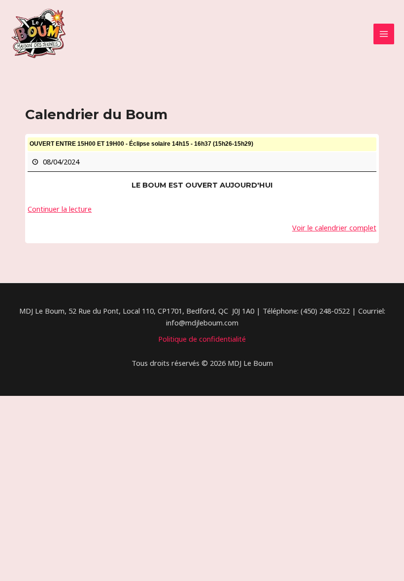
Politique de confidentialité (202, 339)
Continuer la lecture (60, 209)
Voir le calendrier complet (334, 227)
